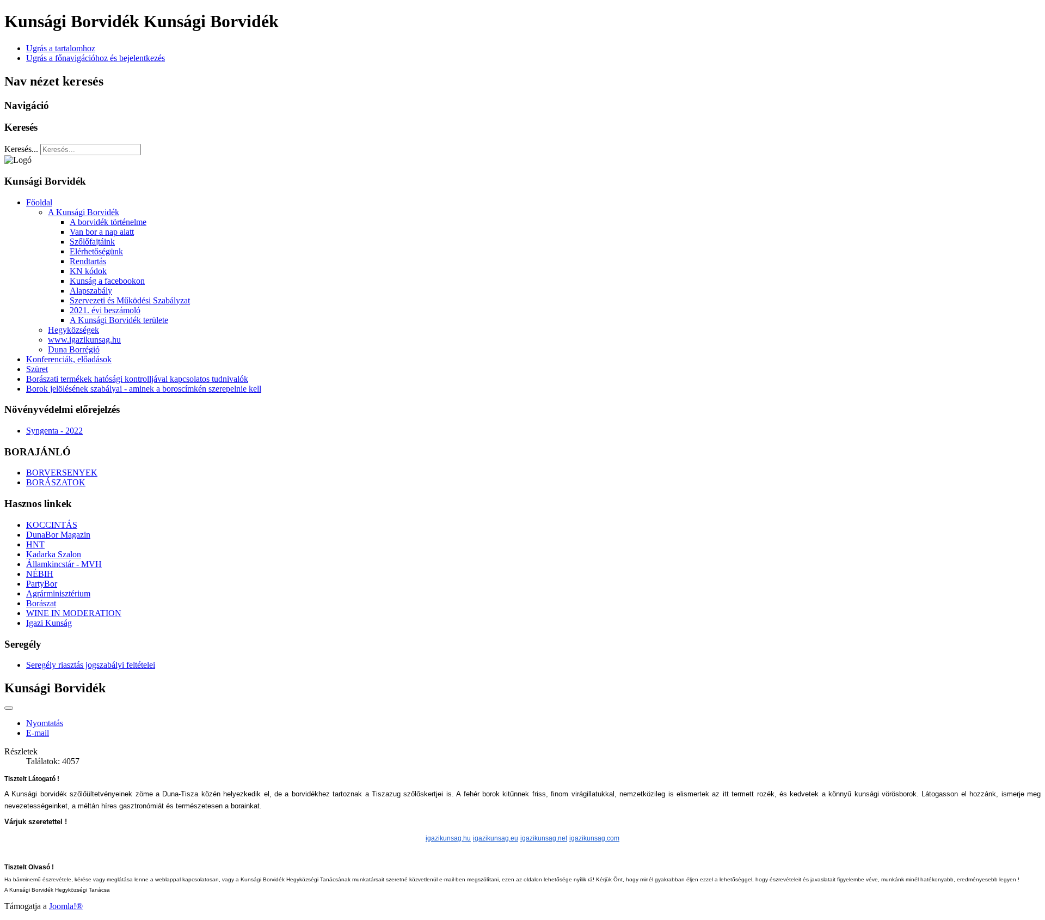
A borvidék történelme (108, 222)
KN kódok (88, 271)
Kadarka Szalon (53, 554)
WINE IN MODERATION (73, 613)
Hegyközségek (73, 329)
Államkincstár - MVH (64, 564)
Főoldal (39, 202)
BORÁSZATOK (55, 482)
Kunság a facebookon (107, 280)
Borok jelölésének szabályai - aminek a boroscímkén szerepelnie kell (143, 388)
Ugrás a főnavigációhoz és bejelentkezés (95, 58)
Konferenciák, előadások (69, 359)
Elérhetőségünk (96, 251)
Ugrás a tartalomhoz (60, 48)
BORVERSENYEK (61, 472)
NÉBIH (39, 573)
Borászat (41, 603)
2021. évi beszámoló (105, 310)
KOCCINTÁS (51, 524)
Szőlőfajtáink (92, 241)
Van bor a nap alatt (102, 231)
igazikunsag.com (594, 838)
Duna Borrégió (74, 349)
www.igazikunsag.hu (84, 339)
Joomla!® (66, 906)
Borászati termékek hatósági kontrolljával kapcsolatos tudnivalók (137, 378)
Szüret (37, 369)
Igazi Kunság (49, 622)
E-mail (37, 733)
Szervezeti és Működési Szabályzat (130, 300)
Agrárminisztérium (58, 593)
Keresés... (21, 149)
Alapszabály (91, 290)
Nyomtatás (44, 723)
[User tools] (8, 708)
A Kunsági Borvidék (83, 212)
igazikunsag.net (543, 838)
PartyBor (41, 583)
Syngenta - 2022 (54, 430)
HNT (35, 544)
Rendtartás (88, 261)
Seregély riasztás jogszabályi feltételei (90, 664)
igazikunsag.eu (495, 838)
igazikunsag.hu (448, 838)
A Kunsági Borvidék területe (119, 320)
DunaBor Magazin (58, 534)
